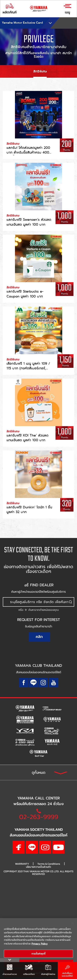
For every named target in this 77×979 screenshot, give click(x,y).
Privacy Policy (40, 943)
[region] (38, 948)
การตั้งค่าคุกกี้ (38, 953)
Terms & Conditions (48, 864)
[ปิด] (72, 923)
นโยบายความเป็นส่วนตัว (38, 867)
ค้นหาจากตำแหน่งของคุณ (43, 610)
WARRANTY (22, 864)
